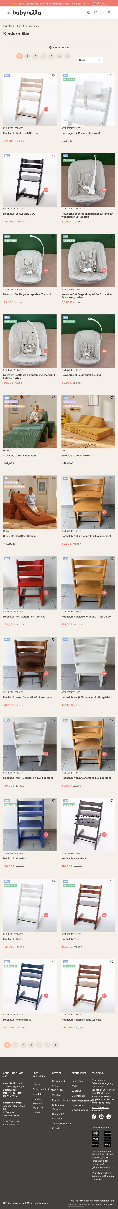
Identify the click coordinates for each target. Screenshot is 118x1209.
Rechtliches (79, 1073)
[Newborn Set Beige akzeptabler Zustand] (30, 260)
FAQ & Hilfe (57, 1090)
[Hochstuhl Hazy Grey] (88, 824)
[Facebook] (94, 1116)
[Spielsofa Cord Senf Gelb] (88, 421)
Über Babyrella (39, 1075)
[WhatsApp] (109, 1116)
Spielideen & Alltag (58, 1083)
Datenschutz (78, 1095)
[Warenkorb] (109, 13)
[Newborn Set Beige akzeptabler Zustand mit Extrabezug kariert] (88, 260)
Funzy (6, 450)
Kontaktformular (11, 1124)
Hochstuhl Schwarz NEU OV (19, 213)
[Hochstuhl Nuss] (88, 905)
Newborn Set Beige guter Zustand (81, 374)
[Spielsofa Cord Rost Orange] (30, 502)
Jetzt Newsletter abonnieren (100, 1109)
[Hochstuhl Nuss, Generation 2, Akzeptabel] (30, 663)
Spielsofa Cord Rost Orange (19, 536)
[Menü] (9, 13)
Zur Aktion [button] (99, 3)
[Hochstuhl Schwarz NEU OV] (30, 180)
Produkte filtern (61, 47)
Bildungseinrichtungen (44, 1089)
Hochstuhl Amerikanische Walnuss (81, 1019)
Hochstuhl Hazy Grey (73, 858)
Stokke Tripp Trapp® (13, 128)
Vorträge (56, 1095)
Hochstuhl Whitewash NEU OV (20, 133)
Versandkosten (76, 1204)
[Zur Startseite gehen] (27, 13)
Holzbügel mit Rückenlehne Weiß (80, 133)
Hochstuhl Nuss (70, 939)
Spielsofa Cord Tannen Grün (19, 455)
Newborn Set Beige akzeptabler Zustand (27, 294)
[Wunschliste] (95, 13)
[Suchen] (89, 13)
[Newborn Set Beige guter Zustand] (88, 341)
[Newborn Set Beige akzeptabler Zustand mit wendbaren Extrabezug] (88, 180)
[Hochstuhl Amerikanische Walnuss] (88, 986)
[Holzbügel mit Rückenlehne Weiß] (88, 99)
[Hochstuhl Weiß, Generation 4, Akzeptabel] (88, 663)
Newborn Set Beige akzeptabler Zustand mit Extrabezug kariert (87, 296)
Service (56, 1073)
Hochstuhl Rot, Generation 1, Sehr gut (24, 616)
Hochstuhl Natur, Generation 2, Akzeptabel (86, 616)
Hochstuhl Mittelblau (15, 858)
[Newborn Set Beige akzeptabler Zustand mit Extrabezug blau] (30, 341)
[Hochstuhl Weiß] (30, 905)
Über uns (37, 1084)
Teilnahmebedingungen (84, 1100)
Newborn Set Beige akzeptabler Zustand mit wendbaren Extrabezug (87, 215)
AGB (74, 1085)
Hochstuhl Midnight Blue (17, 1019)
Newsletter (38, 1094)
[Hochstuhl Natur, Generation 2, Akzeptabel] (88, 582)
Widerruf (76, 1090)
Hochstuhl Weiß (12, 939)
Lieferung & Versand (58, 1107)
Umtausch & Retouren (58, 1116)
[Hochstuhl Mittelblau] (30, 824)
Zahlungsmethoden (62, 1123)
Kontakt (56, 1128)
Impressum (77, 1080)
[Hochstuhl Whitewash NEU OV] (30, 99)
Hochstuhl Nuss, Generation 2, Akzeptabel (28, 697)
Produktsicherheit (61, 1100)
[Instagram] (101, 1116)
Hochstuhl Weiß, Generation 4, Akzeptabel (86, 697)
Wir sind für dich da (38, 1110)
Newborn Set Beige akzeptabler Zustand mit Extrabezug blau (29, 376)
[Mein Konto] (102, 13)
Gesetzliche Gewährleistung (80, 1107)
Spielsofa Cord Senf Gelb (76, 455)
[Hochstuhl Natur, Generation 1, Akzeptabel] (88, 502)
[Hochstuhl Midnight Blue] (30, 986)
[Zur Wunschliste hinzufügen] (54, 75)
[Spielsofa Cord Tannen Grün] (30, 421)
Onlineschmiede (41, 1202)
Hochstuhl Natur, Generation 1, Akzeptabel (86, 536)
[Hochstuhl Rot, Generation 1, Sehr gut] (30, 582)
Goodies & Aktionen (38, 1101)
